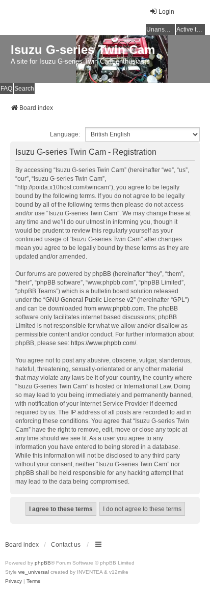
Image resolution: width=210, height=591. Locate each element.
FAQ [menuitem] (6, 88)
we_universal (33, 572)
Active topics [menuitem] (190, 29)
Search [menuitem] (24, 88)
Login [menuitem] (166, 11)
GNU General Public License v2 (89, 299)
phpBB (43, 563)
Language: (65, 134)
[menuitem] (13, 581)
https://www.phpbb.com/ (103, 343)
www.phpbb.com (121, 308)
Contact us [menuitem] (66, 544)
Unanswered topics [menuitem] (160, 29)
